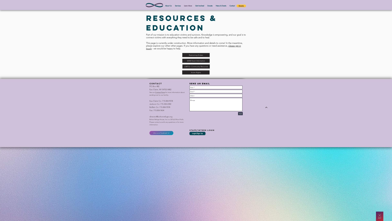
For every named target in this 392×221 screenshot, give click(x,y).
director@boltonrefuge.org (160, 117)
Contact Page (160, 92)
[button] (241, 6)
